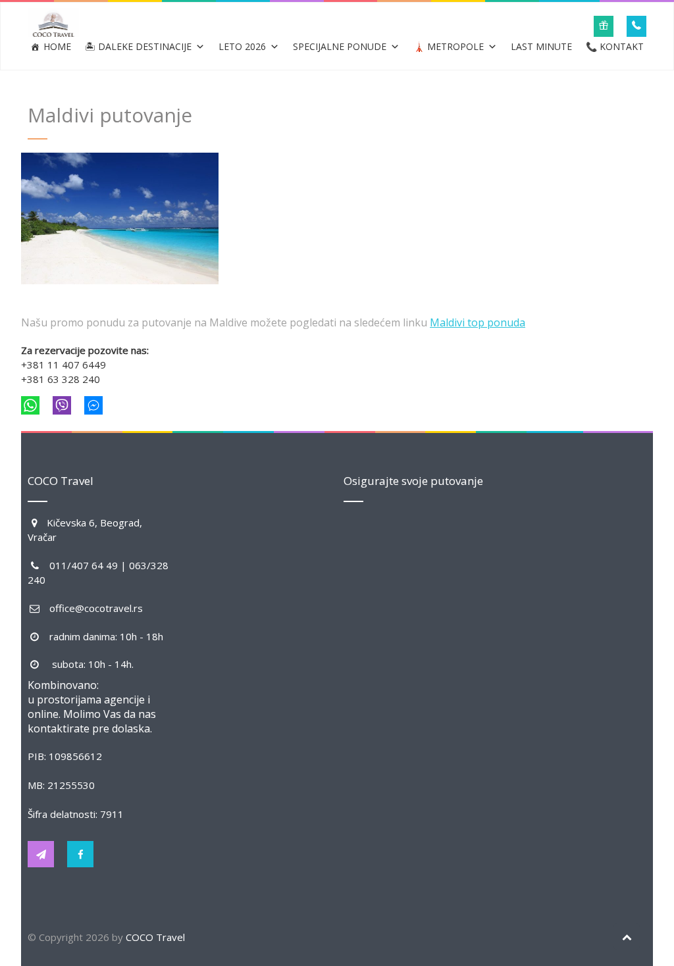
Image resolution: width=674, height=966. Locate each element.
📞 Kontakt (615, 46)
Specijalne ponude (339, 46)
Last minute (541, 46)
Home (57, 46)
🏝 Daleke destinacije (138, 46)
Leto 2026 (242, 46)
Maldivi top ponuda (477, 322)
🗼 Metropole (448, 46)
